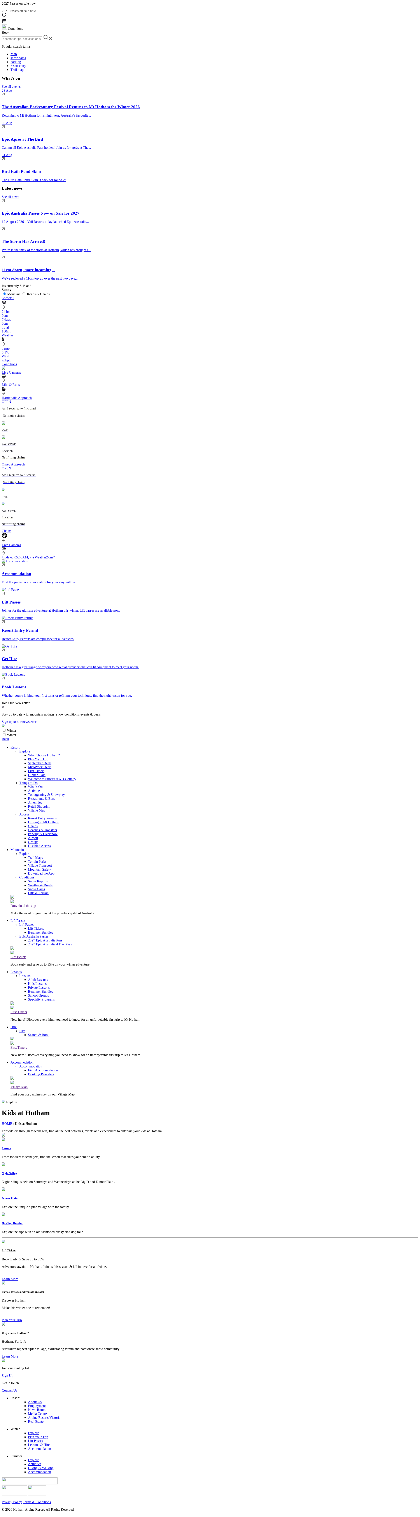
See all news (10, 197)
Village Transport (40, 865)
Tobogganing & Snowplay (46, 794)
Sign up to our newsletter (19, 722)
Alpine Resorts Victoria (44, 1417)
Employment (37, 1406)
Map (13, 54)
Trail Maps (35, 857)
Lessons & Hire (39, 1445)
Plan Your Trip (38, 759)
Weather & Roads (40, 885)
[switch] (4, 730)
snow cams (18, 58)
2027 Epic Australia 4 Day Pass (50, 944)
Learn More (10, 1279)
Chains (33, 826)
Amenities (35, 802)
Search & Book (38, 1035)
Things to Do (28, 783)
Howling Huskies (12, 1223)
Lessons (16, 972)
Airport (33, 838)
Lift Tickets (36, 928)
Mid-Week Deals (39, 767)
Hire (13, 1027)
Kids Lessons (37, 983)
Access (24, 814)
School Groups (38, 995)
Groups (33, 842)
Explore (24, 751)
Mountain (14, 294)
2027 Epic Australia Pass (45, 940)
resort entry (18, 66)
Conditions (26, 877)
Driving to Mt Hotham (43, 822)
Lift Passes (17, 920)
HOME (7, 1123)
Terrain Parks (37, 861)
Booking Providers (41, 1074)
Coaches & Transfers (42, 830)
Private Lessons (39, 987)
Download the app (23, 906)
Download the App (41, 873)
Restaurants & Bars (41, 798)
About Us (35, 1402)
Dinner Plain (37, 775)
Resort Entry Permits (42, 818)
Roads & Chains (38, 294)
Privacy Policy (12, 1502)
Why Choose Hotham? (44, 755)
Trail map (17, 70)
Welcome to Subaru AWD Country (52, 779)
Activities (34, 791)
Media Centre (37, 1414)
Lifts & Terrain (38, 893)
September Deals (39, 763)
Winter (11, 730)
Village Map (36, 810)
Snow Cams (36, 889)
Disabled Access (39, 846)
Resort (14, 747)
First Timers (36, 771)
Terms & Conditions (37, 1502)
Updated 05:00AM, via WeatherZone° (28, 557)
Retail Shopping (39, 806)
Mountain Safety (39, 869)
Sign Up (7, 1375)
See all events (11, 86)
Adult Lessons (38, 980)
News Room (37, 1410)
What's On (35, 787)
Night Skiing (9, 1173)
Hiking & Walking (41, 1468)
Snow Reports (38, 881)
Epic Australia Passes (34, 936)
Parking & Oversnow (43, 834)
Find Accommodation (43, 1070)
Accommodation (21, 1062)
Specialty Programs (41, 999)
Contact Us (9, 1390)
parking (15, 62)
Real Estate (36, 1421)
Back (5, 739)
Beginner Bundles (40, 932)
